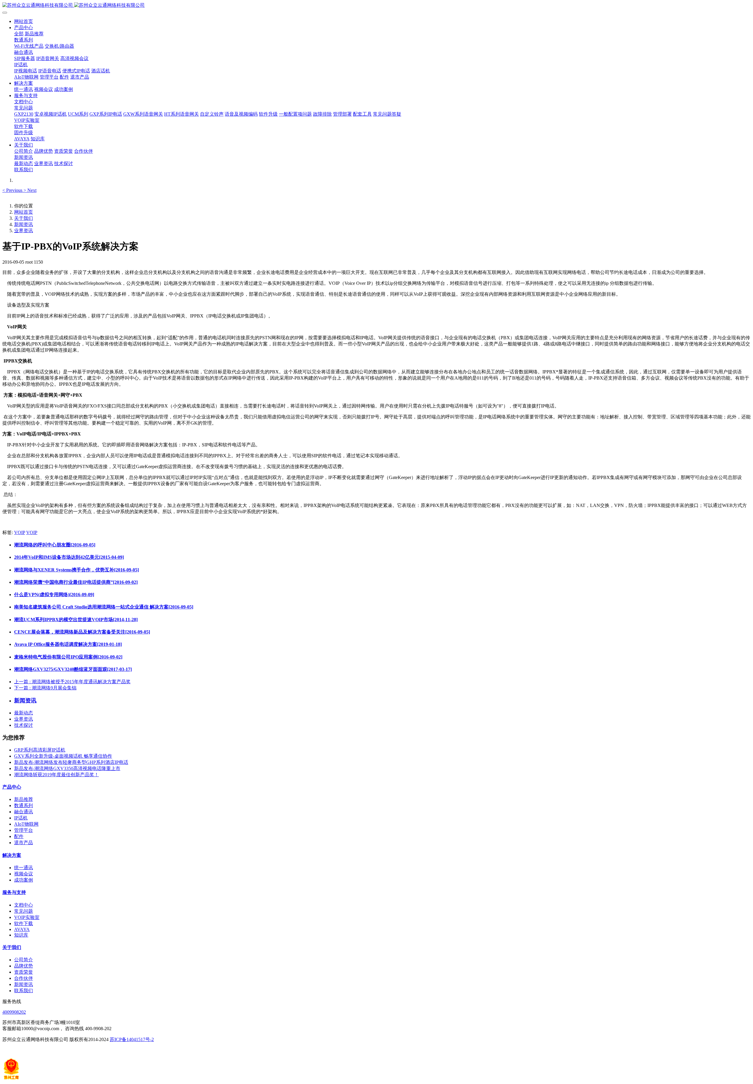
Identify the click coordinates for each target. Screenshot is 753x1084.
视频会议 (23, 873)
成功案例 (23, 879)
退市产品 (23, 842)
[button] (13, 190)
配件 (19, 836)
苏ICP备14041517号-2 (132, 1039)
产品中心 (11, 786)
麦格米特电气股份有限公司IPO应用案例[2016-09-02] (68, 656)
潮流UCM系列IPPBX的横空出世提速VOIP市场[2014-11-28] (76, 619)
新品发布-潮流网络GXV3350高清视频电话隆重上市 (67, 768)
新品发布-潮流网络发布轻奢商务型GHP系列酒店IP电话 (71, 762)
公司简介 (23, 959)
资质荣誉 (23, 972)
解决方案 (11, 855)
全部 (19, 33)
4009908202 (14, 1012)
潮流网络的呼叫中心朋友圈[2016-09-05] (54, 544)
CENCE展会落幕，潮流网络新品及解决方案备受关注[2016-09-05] (82, 631)
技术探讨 (23, 725)
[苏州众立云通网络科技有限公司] (376, 5)
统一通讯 (23, 867)
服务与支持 (14, 892)
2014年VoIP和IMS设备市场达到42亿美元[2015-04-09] (69, 557)
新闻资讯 (23, 224)
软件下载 (23, 923)
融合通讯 (23, 811)
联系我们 (23, 990)
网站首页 (23, 21)
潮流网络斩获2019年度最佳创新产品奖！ (56, 774)
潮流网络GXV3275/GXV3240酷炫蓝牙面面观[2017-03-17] (73, 669)
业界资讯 (23, 230)
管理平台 (23, 830)
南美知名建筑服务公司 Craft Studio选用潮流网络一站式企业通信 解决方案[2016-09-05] (103, 606)
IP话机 (21, 817)
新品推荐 (23, 799)
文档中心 (23, 904)
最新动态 (23, 712)
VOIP (19, 532)
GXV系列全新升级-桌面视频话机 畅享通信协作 (63, 756)
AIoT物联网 (26, 824)
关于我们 (23, 218)
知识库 (21, 934)
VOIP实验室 (26, 917)
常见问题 (23, 911)
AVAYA (22, 929)
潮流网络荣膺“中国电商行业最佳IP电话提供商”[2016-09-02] (76, 582)
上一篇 (72, 681)
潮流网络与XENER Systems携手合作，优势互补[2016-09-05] (76, 569)
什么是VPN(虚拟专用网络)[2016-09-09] (54, 594)
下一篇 (45, 687)
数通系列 (23, 805)
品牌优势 (23, 965)
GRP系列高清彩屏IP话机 (39, 749)
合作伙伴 (23, 978)
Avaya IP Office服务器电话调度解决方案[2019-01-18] (68, 644)
